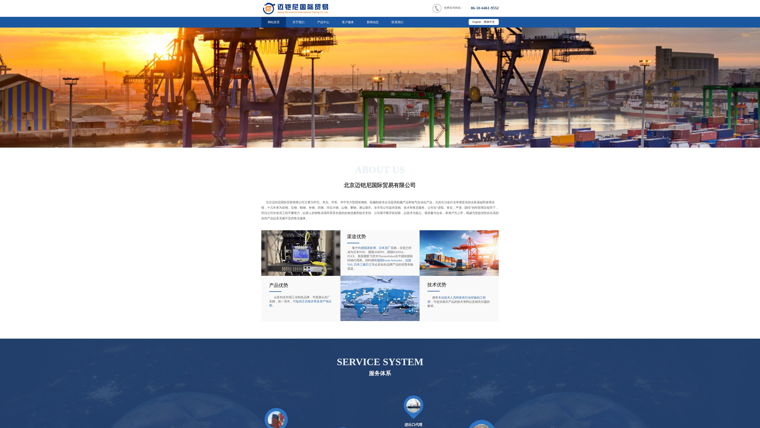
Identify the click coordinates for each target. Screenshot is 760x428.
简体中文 (489, 21)
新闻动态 (373, 22)
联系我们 (397, 22)
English (476, 21)
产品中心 (323, 22)
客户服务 (348, 22)
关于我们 (298, 22)
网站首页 (274, 22)
